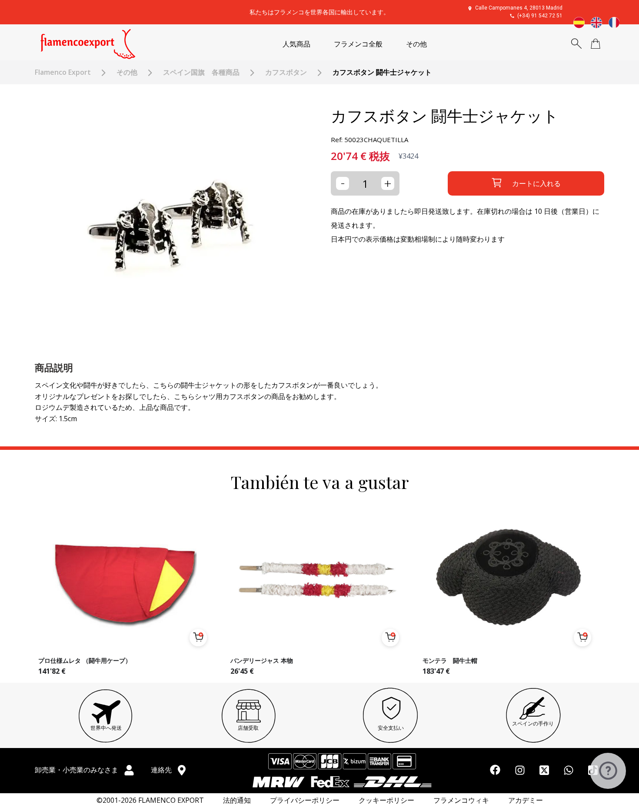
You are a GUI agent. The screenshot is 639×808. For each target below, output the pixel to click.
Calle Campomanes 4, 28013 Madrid (518, 8)
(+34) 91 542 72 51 (539, 16)
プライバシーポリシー (304, 800)
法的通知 (237, 800)
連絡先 (162, 770)
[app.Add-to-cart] (198, 637)
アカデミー (525, 800)
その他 (416, 44)
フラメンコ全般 (358, 44)
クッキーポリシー (386, 800)
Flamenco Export (63, 72)
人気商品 (296, 44)
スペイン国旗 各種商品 (201, 72)
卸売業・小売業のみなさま (77, 770)
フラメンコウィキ (461, 800)
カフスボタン (286, 72)
